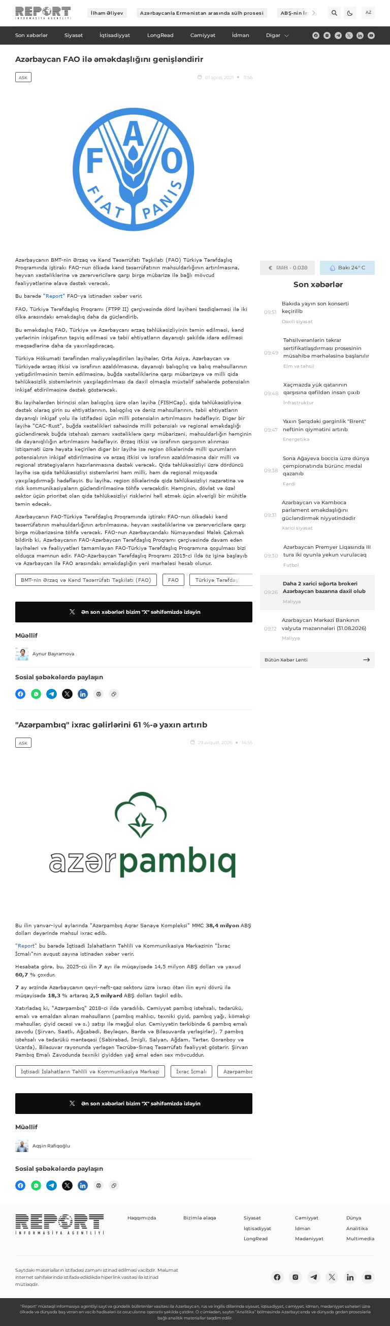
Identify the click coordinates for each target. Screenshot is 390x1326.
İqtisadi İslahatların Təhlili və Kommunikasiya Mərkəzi (90, 1071)
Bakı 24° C (351, 267)
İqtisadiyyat (257, 1228)
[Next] (309, 13)
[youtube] (371, 35)
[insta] (327, 35)
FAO (173, 580)
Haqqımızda (141, 1217)
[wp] (36, 694)
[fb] (315, 35)
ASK (23, 77)
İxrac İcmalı (191, 1071)
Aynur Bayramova (53, 653)
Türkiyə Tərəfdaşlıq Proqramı (232, 580)
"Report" (26, 946)
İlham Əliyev (107, 13)
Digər (273, 35)
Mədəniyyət (309, 1238)
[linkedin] (360, 35)
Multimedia (360, 1238)
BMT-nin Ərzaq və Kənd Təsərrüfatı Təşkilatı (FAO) (86, 580)
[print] (98, 694)
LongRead (256, 1238)
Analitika (357, 1228)
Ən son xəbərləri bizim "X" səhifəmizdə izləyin (141, 612)
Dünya (353, 1217)
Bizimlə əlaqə (199, 1217)
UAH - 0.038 (291, 267)
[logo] (43, 13)
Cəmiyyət (306, 1217)
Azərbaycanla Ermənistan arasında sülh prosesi (202, 13)
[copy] (114, 694)
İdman (302, 1228)
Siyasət (252, 1217)
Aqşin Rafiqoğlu (51, 1145)
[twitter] (348, 35)
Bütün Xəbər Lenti (286, 659)
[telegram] (338, 35)
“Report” (54, 296)
